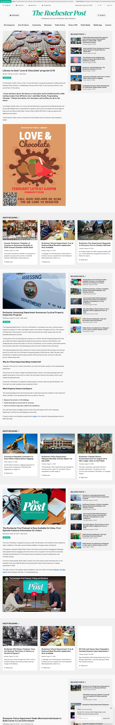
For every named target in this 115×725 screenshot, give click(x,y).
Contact (108, 25)
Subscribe (15, 15)
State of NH (72, 25)
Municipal (48, 25)
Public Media (85, 25)
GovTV (5, 572)
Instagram (7, 5)
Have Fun (109, 5)
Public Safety (60, 25)
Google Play (47, 5)
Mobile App (98, 25)
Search (102, 15)
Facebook (20, 5)
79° (101, 5)
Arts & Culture (23, 25)
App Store (33, 5)
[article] (90, 41)
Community (36, 25)
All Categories (9, 25)
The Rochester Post (58, 12)
